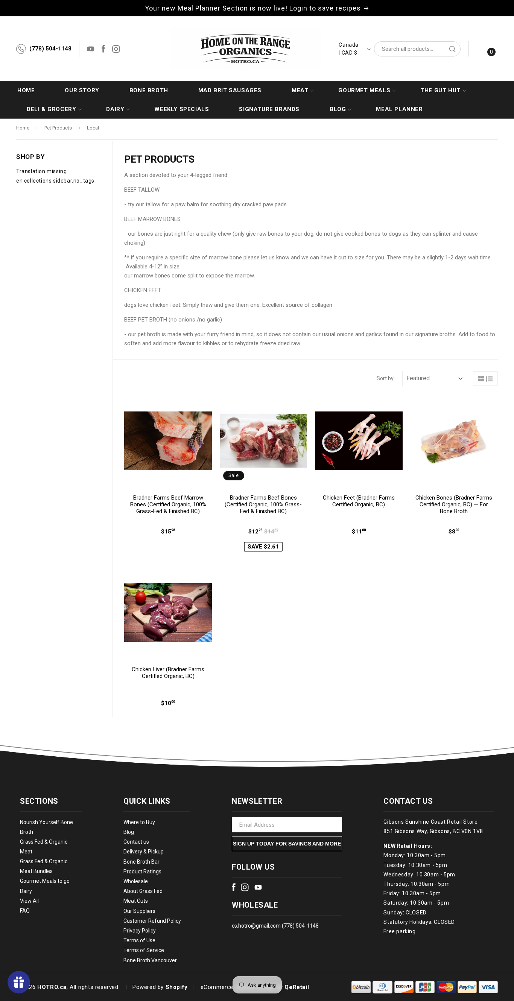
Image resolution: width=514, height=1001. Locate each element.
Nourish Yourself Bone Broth (46, 827)
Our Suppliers (139, 911)
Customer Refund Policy (152, 921)
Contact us (136, 842)
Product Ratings (142, 871)
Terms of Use (139, 940)
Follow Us (253, 866)
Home (22, 128)
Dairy (26, 891)
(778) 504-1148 (50, 48)
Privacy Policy (139, 931)
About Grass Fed (143, 891)
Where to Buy (139, 822)
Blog (128, 832)
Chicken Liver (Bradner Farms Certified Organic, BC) (168, 673)
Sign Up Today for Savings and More (287, 844)
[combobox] (417, 48)
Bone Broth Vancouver (150, 960)
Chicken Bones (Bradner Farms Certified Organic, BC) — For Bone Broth (453, 504)
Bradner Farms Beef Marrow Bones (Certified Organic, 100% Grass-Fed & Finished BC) (168, 504)
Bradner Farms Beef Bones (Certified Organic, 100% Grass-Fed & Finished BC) (263, 504)
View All (29, 901)
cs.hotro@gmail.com (256, 926)
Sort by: (386, 378)
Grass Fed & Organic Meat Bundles (43, 867)
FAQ (25, 911)
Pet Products (58, 128)
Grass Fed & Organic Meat (43, 847)
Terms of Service (143, 951)
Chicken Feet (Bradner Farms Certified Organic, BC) (359, 501)
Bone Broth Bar (141, 862)
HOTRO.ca (52, 987)
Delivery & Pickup (143, 852)
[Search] (452, 48)
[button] (300, 90)
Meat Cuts (135, 901)
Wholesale (135, 881)
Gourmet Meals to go (45, 881)
